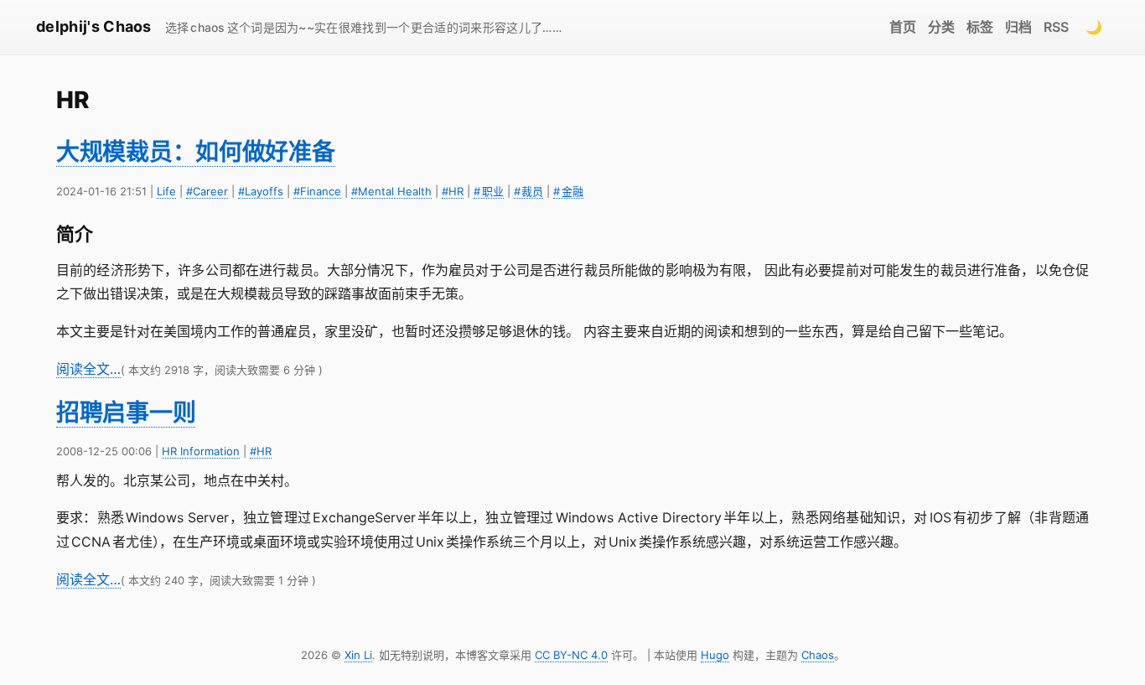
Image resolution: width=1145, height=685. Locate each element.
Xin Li (358, 655)
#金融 (568, 191)
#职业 (489, 191)
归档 (1018, 26)
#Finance (317, 191)
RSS (1056, 26)
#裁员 (529, 191)
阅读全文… (88, 369)
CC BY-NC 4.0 (571, 655)
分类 (941, 26)
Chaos (817, 655)
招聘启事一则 (125, 412)
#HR (453, 191)
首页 (902, 26)
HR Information (201, 451)
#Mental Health (391, 191)
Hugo (715, 655)
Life (166, 191)
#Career (207, 191)
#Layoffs (260, 191)
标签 (979, 26)
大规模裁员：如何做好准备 (195, 152)
